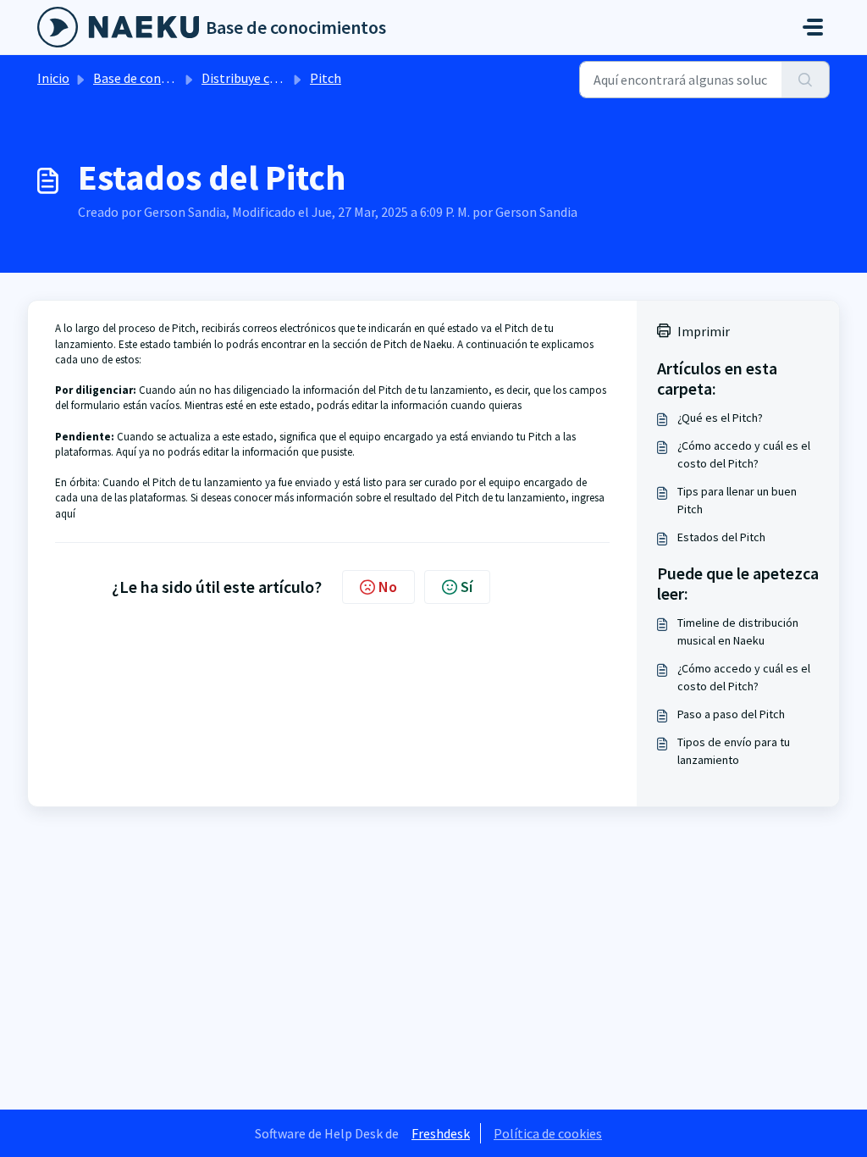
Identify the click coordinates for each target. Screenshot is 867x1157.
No (387, 586)
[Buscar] (805, 79)
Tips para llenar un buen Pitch (737, 500)
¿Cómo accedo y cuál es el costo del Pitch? (743, 454)
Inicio (53, 77)
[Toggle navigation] (813, 27)
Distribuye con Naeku (262, 77)
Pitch (325, 77)
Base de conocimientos (160, 77)
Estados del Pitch (721, 537)
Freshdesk (440, 1133)
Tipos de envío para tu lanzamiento (733, 750)
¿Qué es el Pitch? (720, 417)
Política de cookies (548, 1133)
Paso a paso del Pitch (731, 714)
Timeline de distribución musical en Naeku (737, 631)
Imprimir (703, 331)
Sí (466, 586)
